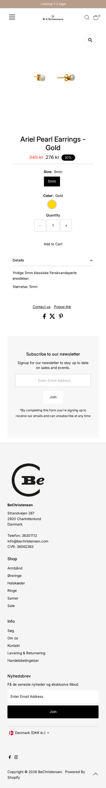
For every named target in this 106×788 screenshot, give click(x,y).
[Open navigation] (12, 17)
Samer (12, 598)
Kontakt (13, 646)
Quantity (53, 215)
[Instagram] (16, 757)
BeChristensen (50, 772)
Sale (11, 606)
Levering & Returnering (26, 653)
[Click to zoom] (90, 40)
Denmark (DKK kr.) (30, 733)
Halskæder (16, 583)
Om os (12, 638)
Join (53, 397)
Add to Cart (53, 244)
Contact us (41, 307)
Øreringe (14, 576)
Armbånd (14, 568)
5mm (52, 181)
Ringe (12, 590)
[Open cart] (96, 17)
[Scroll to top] (96, 774)
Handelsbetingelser (23, 660)
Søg (10, 631)
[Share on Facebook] (45, 317)
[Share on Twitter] (52, 317)
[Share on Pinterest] (61, 317)
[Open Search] (87, 17)
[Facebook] (9, 757)
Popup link (62, 307)
